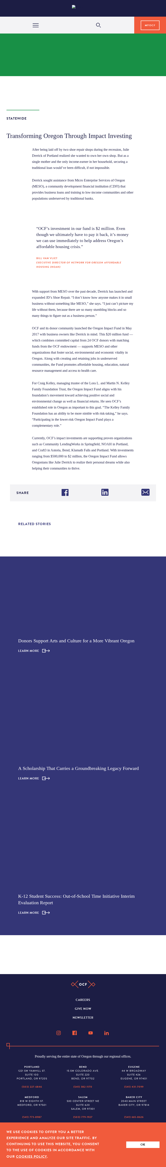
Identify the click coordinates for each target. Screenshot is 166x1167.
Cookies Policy (31, 1156)
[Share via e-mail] (145, 493)
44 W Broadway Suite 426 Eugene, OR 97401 (134, 1072)
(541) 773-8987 (32, 1117)
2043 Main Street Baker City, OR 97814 (133, 1101)
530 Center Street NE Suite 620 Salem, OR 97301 (83, 1103)
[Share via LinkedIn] (105, 493)
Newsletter (83, 1017)
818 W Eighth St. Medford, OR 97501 (31, 1101)
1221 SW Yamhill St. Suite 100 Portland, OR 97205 (32, 1072)
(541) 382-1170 (82, 1087)
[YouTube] (91, 1033)
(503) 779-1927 (83, 1117)
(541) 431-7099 (134, 1087)
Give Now (83, 1009)
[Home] (84, 8)
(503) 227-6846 (32, 1087)
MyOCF (150, 25)
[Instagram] (59, 1033)
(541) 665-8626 (134, 1117)
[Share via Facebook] (65, 493)
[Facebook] (75, 1033)
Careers (83, 1000)
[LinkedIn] (107, 1033)
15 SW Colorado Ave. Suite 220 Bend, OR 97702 (83, 1072)
